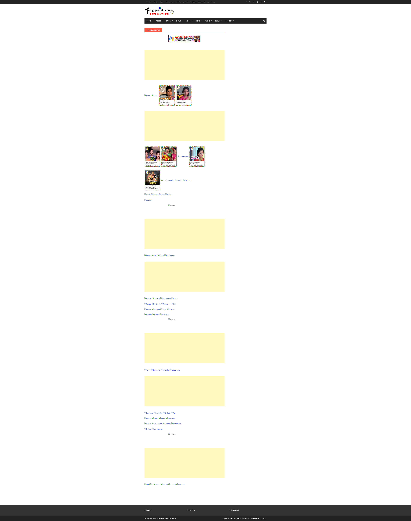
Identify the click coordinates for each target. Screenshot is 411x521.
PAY (205, 2)
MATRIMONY (177, 2)
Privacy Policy (234, 510)
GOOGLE (148, 2)
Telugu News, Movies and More (166, 518)
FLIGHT (168, 2)
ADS (199, 2)
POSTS (158, 21)
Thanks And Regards (259, 518)
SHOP (186, 2)
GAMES (168, 21)
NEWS (178, 21)
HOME (148, 21)
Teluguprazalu (234, 518)
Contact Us (191, 510)
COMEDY (228, 21)
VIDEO (188, 21)
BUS (161, 2)
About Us (147, 510)
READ (198, 21)
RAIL (155, 2)
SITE (211, 2)
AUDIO (207, 21)
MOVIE (217, 21)
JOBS (193, 2)
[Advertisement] (184, 65)
